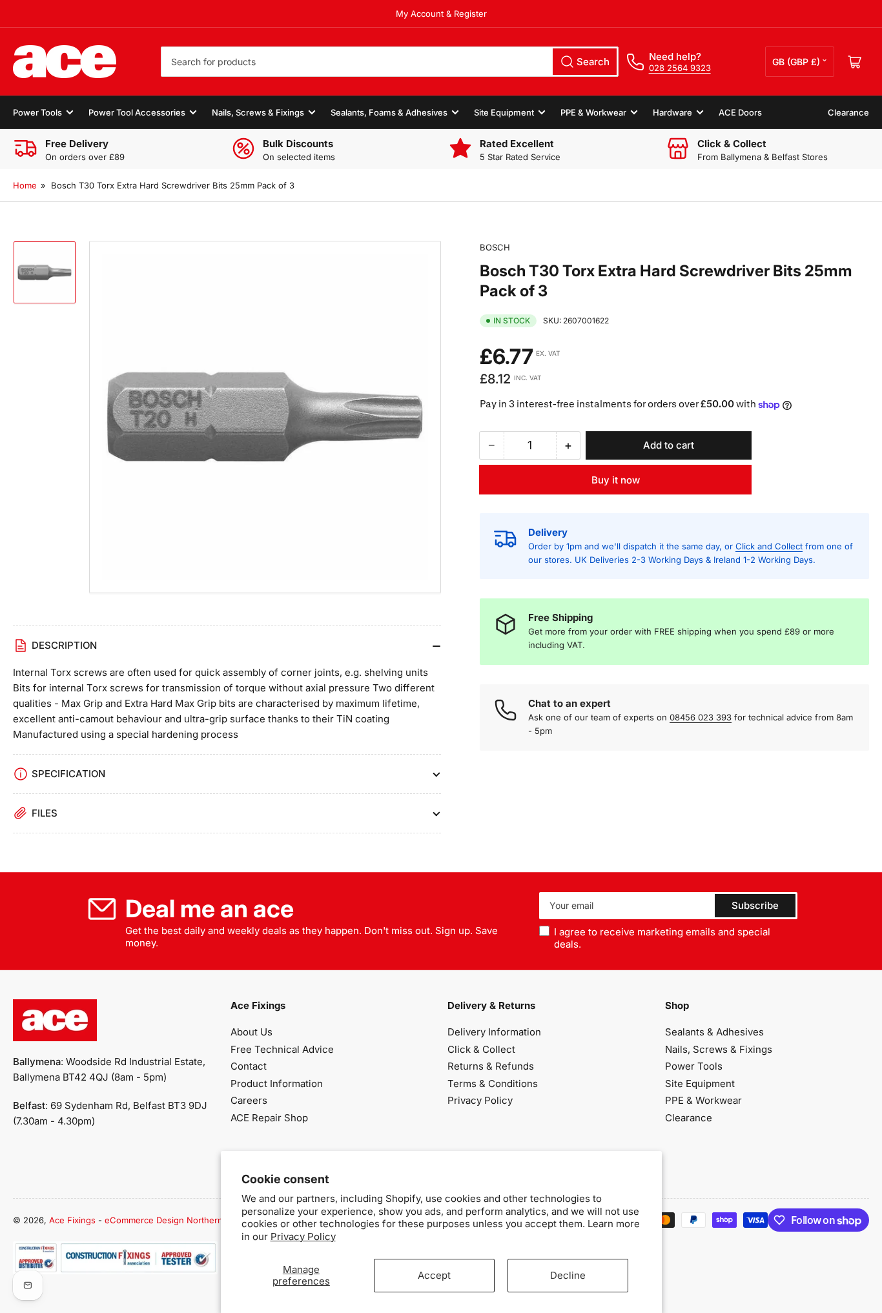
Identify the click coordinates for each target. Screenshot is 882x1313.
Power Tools (37, 112)
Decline (568, 1275)
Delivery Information (494, 1032)
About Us (251, 1032)
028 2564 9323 (680, 68)
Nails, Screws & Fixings (258, 112)
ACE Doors (740, 112)
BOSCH (495, 247)
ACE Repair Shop (269, 1118)
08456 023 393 (701, 717)
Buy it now (615, 480)
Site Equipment (504, 112)
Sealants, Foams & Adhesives (389, 112)
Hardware (672, 112)
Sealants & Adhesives (714, 1032)
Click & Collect (481, 1049)
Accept (434, 1275)
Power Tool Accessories (136, 112)
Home (25, 185)
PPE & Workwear (593, 112)
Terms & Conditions (492, 1083)
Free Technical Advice (282, 1049)
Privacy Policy (303, 1236)
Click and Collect (769, 546)
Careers (249, 1100)
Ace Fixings (72, 1220)
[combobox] (389, 61)
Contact (249, 1066)
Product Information (277, 1083)
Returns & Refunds (490, 1066)
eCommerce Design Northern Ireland (178, 1220)
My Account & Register (441, 13)
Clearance (848, 112)
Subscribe (755, 905)
